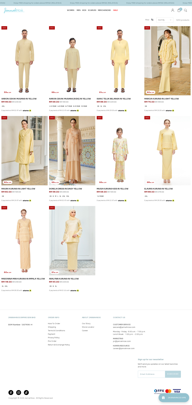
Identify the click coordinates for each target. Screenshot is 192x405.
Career (85, 330)
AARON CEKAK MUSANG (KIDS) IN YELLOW (70, 99)
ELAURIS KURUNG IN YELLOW (158, 189)
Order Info (53, 317)
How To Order (54, 323)
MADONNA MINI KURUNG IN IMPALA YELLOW (23, 279)
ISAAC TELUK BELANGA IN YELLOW (114, 99)
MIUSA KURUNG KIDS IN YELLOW (112, 189)
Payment (51, 334)
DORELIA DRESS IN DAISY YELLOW (65, 189)
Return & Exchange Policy (59, 345)
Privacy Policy (53, 338)
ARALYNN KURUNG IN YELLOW (64, 279)
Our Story (86, 323)
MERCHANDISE (104, 10)
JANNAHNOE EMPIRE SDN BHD (22, 317)
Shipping (52, 327)
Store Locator (88, 327)
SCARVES (92, 10)
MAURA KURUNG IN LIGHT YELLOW (18, 189)
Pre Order (52, 341)
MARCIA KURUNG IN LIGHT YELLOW (161, 99)
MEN (79, 10)
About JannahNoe (91, 317)
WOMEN (70, 10)
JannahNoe (30, 398)
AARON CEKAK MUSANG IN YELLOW (19, 99)
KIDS (84, 10)
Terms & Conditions (56, 330)
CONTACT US (119, 317)
